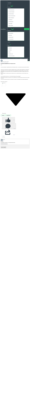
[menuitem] (16, 3)
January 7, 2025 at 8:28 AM (4, 62)
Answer (14, 128)
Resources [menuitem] (9, 30)
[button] (15, 113)
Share (14, 134)
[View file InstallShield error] (5, 84)
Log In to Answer (3, 147)
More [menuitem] (8, 45)
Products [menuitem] (9, 7)
